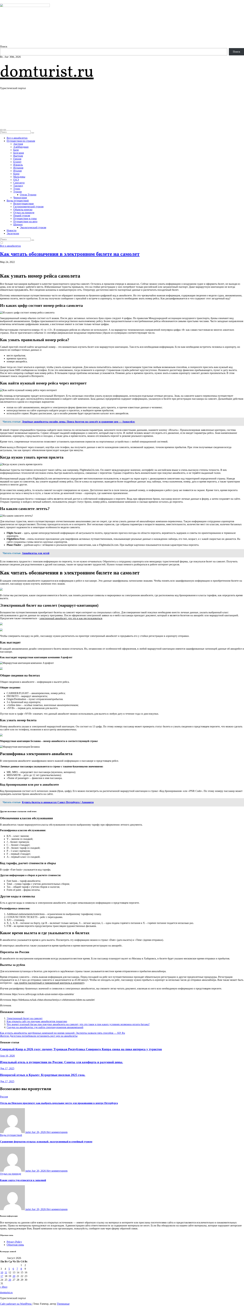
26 (9, 1279)
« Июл (3, 1286)
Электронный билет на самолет (24, 1018)
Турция (17, 191)
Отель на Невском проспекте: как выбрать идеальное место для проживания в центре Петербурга (59, 1103)
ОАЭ (16, 179)
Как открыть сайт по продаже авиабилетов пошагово (37, 1021)
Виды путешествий (18, 200)
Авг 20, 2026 (38, 1170)
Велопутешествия (23, 203)
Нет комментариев (57, 1132)
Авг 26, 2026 (38, 1132)
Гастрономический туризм (28, 206)
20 (14, 1276)
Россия (4, 1096)
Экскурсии (13, 233)
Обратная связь (15, 1244)
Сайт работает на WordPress (16, 1303)
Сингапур (19, 182)
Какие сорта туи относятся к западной (23, 1180)
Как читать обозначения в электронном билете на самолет (70, 254)
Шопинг (18, 224)
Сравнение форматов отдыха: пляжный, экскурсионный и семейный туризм (46, 1141)
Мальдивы (19, 176)
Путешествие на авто (25, 221)
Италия (17, 170)
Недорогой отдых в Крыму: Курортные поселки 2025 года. (42, 1075)
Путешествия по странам (21, 140)
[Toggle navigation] (4, 129)
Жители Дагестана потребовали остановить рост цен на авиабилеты (39, 1036)
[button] (1, 129)
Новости (11, 230)
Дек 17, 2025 (7, 1068)
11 (6, 1272)
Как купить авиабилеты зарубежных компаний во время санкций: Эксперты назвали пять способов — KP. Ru (62, 1033)
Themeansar (63, 1303)
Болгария (18, 152)
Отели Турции (28, 194)
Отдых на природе (23, 212)
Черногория (20, 197)
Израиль (18, 164)
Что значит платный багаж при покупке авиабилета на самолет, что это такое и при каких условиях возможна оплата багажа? (78, 1024)
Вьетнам (18, 155)
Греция (17, 158)
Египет (17, 161)
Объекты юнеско (22, 209)
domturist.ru (47, 72)
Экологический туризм (33, 227)
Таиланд (18, 185)
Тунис (16, 188)
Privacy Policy (14, 1241)
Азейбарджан (21, 146)
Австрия (18, 143)
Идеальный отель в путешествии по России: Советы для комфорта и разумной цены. (61, 1062)
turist (28, 1132)
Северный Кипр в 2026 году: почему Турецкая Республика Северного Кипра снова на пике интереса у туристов (81, 1049)
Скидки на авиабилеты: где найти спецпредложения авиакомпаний (45, 1027)
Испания (18, 167)
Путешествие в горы (25, 218)
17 (1, 1276)
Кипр (16, 173)
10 (1, 1272)
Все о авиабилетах (17, 137)
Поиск (3, 46)
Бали (16, 149)
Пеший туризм (21, 215)
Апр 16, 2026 (7, 1055)
